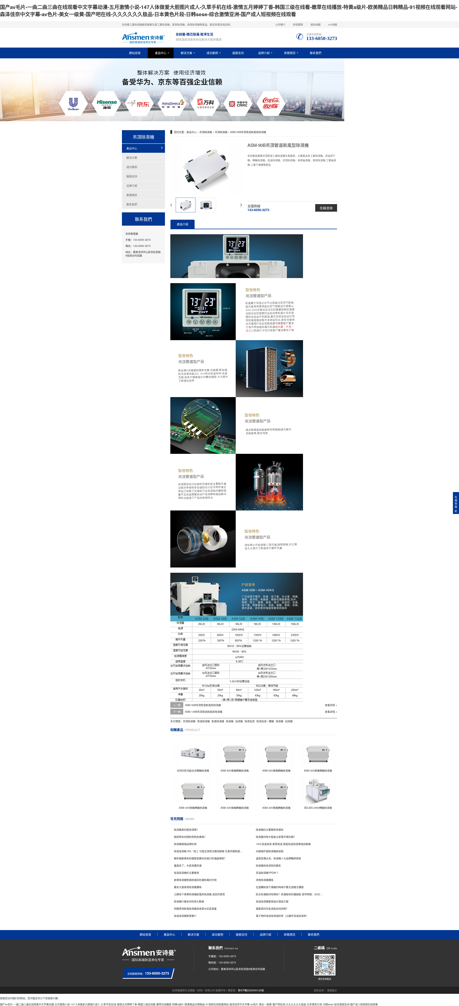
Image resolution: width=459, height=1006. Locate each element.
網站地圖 (316, 24)
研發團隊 (298, 24)
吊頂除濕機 (205, 132)
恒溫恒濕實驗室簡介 (185, 915)
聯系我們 (315, 53)
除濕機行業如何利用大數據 (189, 901)
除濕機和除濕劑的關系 (268, 865)
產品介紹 (182, 224)
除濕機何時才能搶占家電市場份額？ (276, 837)
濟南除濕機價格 (264, 880)
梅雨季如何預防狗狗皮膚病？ (190, 837)
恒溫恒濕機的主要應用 (186, 872)
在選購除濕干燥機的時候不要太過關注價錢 (280, 887)
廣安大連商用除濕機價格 (188, 887)
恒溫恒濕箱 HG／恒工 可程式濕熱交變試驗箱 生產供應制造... (208, 851)
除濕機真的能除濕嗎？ (186, 829)
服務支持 (238, 53)
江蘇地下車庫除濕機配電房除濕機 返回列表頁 (199, 894)
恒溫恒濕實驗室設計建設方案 (272, 901)
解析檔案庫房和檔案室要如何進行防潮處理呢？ (200, 858)
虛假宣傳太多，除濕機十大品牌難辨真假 (278, 858)
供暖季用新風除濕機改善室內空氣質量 (195, 908)
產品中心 (160, 53)
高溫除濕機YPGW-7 (267, 872)
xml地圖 (332, 24)
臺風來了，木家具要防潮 (188, 865)
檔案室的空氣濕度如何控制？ (272, 908)
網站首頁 (135, 53)
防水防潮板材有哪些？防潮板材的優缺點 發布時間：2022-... (289, 894)
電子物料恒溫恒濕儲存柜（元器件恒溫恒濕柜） (282, 915)
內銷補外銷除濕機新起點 (269, 851)
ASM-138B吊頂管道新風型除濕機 (203, 711)
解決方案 (186, 53)
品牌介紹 (264, 53)
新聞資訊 (289, 53)
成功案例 (212, 53)
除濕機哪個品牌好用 (185, 844)
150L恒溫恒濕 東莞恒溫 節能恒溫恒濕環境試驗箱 (283, 844)
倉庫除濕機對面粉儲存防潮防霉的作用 (195, 880)
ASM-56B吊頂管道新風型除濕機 (203, 705)
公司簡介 (280, 24)
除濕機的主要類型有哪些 (269, 829)
